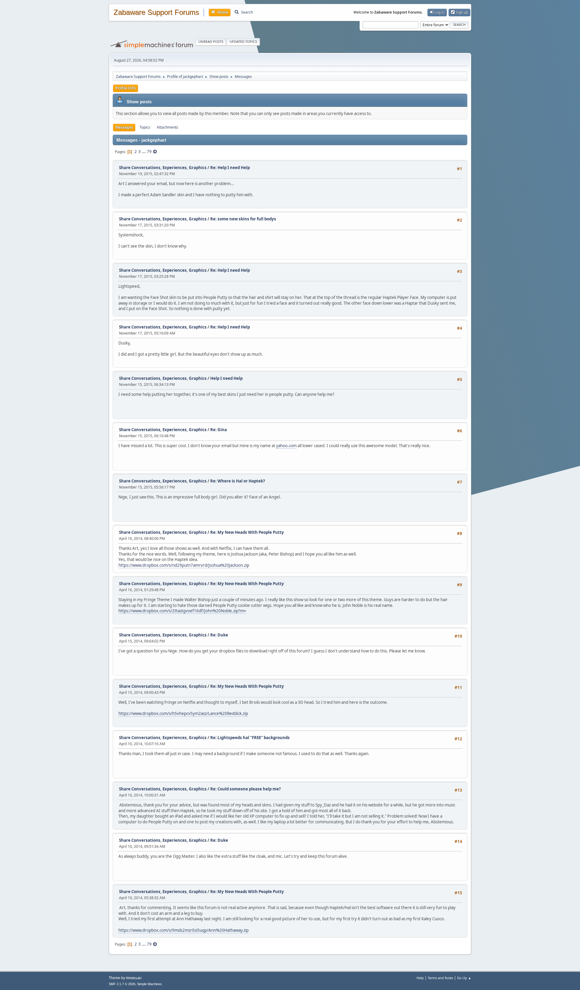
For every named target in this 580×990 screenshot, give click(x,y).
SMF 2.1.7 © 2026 (122, 984)
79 (149, 151)
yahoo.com (286, 445)
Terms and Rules (440, 978)
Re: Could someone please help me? (245, 789)
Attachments (167, 127)
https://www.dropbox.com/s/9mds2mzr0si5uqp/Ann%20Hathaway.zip (183, 930)
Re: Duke (219, 635)
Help (420, 978)
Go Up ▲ (464, 978)
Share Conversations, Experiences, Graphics (163, 167)
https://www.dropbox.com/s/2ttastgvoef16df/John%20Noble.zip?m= (182, 611)
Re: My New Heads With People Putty (247, 532)
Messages (124, 127)
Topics (145, 127)
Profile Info (125, 88)
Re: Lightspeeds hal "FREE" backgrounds (250, 737)
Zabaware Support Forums (156, 12)
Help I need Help (226, 378)
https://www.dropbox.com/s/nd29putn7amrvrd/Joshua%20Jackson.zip (183, 565)
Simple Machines (149, 984)
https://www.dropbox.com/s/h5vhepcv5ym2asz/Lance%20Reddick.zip (183, 713)
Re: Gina (218, 429)
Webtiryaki (133, 978)
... (144, 151)
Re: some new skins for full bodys (243, 219)
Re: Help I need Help (230, 167)
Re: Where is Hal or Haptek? (237, 481)
